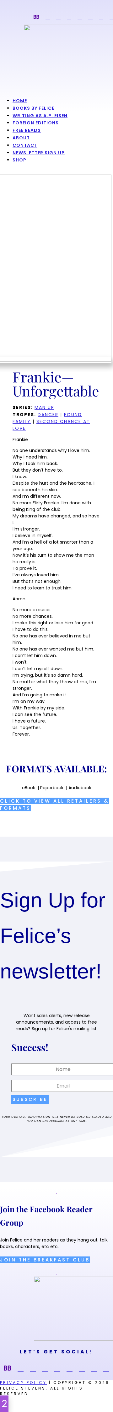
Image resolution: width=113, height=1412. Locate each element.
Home (20, 101)
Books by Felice (33, 108)
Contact (25, 145)
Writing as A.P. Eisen (40, 116)
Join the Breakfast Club (45, 1259)
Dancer (48, 414)
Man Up (44, 407)
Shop (19, 160)
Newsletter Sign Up (39, 153)
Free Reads (27, 130)
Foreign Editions (36, 123)
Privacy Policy (23, 1382)
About (21, 138)
